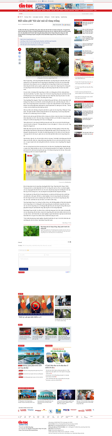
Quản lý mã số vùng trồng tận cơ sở (28, 39)
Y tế (80, 10)
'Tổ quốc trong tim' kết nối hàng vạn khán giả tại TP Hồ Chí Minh (25, 338)
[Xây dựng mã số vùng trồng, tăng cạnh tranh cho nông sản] (31, 231)
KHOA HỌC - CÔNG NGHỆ (69, 10)
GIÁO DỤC (48, 10)
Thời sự (21, 10)
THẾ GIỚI (26, 10)
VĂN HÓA (44, 10)
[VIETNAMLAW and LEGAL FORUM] (31, 410)
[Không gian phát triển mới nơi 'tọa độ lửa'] (31, 355)
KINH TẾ (30, 10)
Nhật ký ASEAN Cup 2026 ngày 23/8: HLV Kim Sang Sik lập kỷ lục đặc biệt (63, 308)
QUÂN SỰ (61, 10)
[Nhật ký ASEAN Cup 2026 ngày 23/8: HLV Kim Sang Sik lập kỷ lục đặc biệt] (63, 300)
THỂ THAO (53, 10)
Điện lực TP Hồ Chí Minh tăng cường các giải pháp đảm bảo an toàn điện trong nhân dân (85, 402)
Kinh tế (21, 16)
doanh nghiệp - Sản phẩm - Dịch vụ (26, 388)
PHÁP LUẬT (39, 10)
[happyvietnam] (37, 410)
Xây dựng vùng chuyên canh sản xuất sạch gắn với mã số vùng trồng (35, 43)
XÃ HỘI (34, 10)
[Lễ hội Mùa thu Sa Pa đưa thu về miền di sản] (58, 355)
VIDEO (95, 10)
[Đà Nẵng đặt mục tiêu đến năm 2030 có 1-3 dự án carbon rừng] (63, 313)
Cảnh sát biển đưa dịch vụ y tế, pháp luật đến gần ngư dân (37, 338)
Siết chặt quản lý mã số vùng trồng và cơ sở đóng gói (31, 44)
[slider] (42, 176)
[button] (69, 331)
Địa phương (86, 417)
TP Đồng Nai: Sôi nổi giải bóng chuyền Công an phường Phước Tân (26, 401)
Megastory (20, 365)
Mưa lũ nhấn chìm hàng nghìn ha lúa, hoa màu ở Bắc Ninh (50, 338)
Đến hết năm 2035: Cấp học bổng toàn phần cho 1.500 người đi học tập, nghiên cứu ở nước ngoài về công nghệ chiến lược (58, 372)
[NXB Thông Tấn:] (44, 411)
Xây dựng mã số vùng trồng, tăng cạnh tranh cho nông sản (55, 227)
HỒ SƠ (57, 10)
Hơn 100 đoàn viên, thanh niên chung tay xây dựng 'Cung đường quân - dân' (64, 338)
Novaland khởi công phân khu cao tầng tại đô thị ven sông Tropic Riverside (45, 402)
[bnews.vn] (52, 411)
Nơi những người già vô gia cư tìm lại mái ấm (31, 377)
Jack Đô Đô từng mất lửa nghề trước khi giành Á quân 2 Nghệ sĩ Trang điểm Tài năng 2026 (65, 402)
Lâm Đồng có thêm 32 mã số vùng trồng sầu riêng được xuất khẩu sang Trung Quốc (38, 41)
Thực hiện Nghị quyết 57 (88, 10)
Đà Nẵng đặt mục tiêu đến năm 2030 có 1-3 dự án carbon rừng (63, 320)
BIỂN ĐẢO (77, 10)
